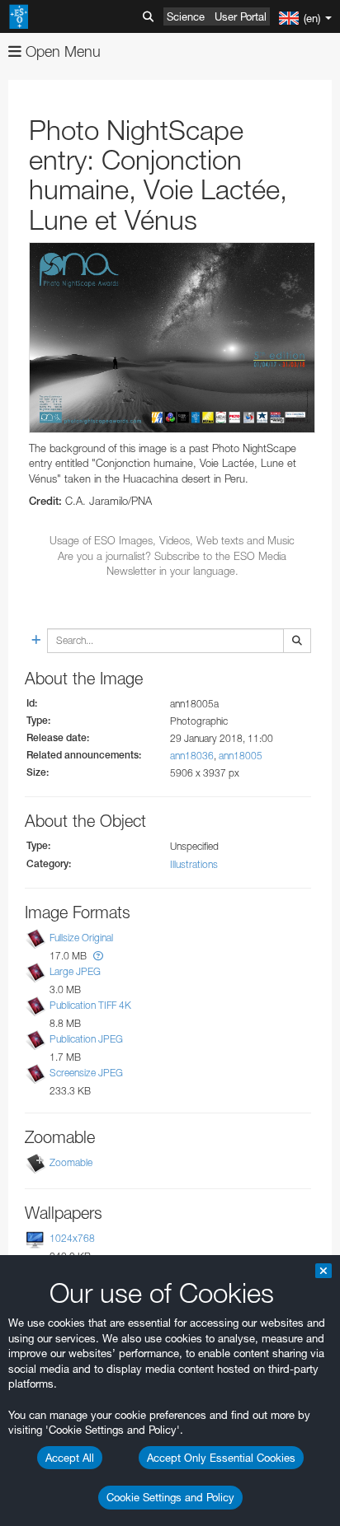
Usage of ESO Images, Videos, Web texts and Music (172, 540)
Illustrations (194, 864)
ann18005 (240, 755)
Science (186, 16)
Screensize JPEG (86, 1072)
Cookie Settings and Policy (170, 1497)
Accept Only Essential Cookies (221, 1457)
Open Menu (61, 51)
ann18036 (192, 755)
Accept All (69, 1457)
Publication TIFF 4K (90, 1005)
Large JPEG (75, 971)
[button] (98, 956)
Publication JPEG (86, 1039)
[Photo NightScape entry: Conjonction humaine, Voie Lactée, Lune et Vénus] (172, 337)
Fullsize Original (81, 937)
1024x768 (72, 1239)
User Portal (241, 16)
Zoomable (71, 1163)
